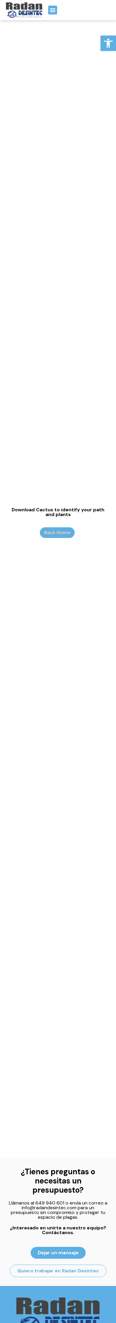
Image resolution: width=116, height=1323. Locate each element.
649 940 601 (49, 1203)
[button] (108, 43)
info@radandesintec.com (49, 1208)
